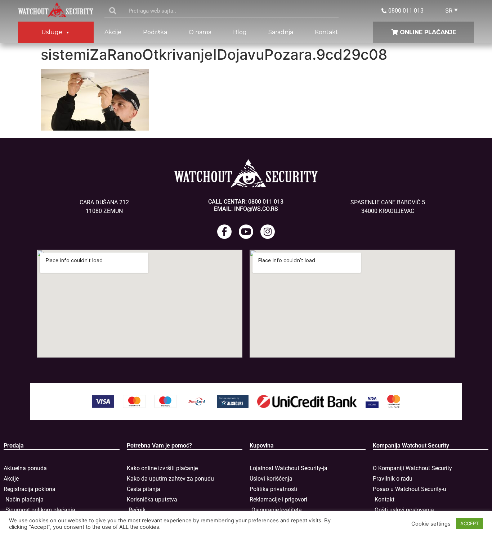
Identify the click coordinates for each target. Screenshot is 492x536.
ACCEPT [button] (469, 523)
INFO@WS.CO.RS (256, 208)
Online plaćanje (427, 32)
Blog (240, 32)
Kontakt (326, 32)
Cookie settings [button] (431, 524)
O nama (200, 32)
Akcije (112, 32)
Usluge (51, 32)
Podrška (155, 32)
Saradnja (280, 32)
